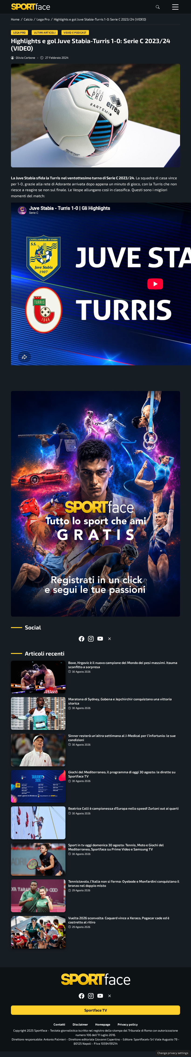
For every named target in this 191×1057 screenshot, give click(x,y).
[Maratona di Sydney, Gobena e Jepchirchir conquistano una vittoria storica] (38, 713)
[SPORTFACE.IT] (30, 6)
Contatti (59, 1024)
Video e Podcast (75, 32)
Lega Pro (19, 32)
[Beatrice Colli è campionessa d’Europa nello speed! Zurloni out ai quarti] (38, 822)
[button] (158, 7)
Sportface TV (95, 1010)
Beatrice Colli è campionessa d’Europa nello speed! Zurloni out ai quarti (123, 808)
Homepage (102, 1024)
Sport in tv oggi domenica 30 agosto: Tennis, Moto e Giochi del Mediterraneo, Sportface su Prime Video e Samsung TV (116, 847)
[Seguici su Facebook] (81, 639)
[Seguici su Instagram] (91, 639)
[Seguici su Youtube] (100, 639)
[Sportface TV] (95, 504)
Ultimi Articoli (45, 32)
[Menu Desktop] (175, 7)
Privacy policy (128, 1024)
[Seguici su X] (109, 639)
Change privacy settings (172, 1052)
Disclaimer (80, 1024)
